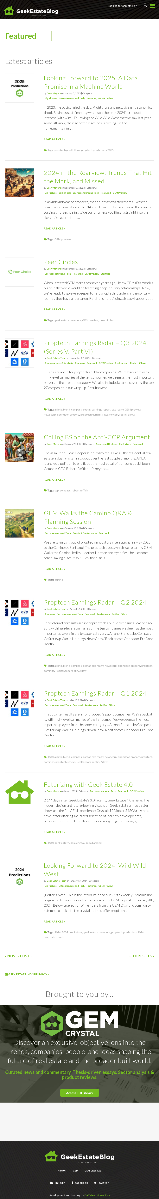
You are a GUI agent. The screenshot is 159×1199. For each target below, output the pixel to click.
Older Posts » (141, 956)
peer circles (107, 320)
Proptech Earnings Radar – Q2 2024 (95, 602)
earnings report (101, 409)
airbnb (58, 409)
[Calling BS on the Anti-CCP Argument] (19, 460)
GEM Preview (105, 98)
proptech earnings (91, 414)
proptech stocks (65, 762)
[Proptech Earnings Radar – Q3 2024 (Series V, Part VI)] (19, 366)
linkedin (60, 1182)
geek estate (61, 842)
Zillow (142, 363)
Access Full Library (79, 1093)
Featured (91, 98)
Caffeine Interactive (97, 1195)
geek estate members (67, 320)
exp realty (118, 409)
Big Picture (51, 98)
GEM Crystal (93, 1170)
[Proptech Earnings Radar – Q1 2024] (19, 716)
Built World (65, 192)
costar (87, 409)
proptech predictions (67, 150)
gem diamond (94, 842)
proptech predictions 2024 (127, 932)
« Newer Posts (18, 956)
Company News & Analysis (59, 363)
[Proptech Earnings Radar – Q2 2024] (19, 625)
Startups (105, 273)
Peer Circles (61, 261)
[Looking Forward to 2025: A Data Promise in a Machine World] (19, 101)
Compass (80, 363)
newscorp (50, 414)
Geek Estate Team (56, 357)
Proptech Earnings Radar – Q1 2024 (95, 693)
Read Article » (54, 139)
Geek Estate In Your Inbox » (28, 974)
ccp (56, 490)
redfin (123, 414)
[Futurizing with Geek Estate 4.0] (19, 802)
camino (58, 579)
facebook (81, 1182)
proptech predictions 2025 (97, 150)
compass (76, 409)
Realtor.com (121, 363)
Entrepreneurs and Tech (72, 98)
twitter (103, 1182)
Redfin (133, 363)
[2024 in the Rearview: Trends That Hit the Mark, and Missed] (19, 196)
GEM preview (62, 239)
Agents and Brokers (106, 443)
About (62, 1170)
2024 (57, 932)
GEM (75, 1170)
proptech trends (54, 937)
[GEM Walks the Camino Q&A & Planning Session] (19, 536)
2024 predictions (72, 932)
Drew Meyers (54, 93)
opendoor (63, 414)
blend (66, 409)
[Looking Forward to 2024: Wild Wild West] (19, 889)
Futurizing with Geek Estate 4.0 (88, 784)
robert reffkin (80, 490)
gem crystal (77, 842)
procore (74, 414)
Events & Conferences (85, 533)
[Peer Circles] (19, 285)
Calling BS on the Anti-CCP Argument (97, 437)
